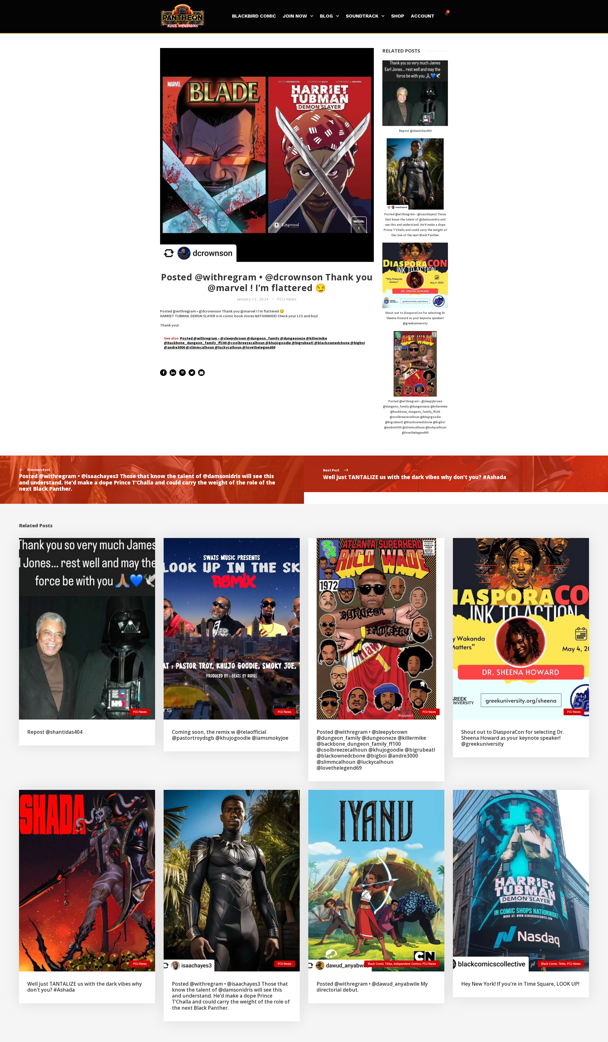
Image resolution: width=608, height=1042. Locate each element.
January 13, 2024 (253, 299)
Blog (326, 16)
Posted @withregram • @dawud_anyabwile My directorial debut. (372, 986)
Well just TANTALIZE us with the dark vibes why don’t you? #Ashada (84, 986)
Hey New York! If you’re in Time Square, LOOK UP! (520, 983)
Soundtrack (362, 16)
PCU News (287, 299)
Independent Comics (407, 964)
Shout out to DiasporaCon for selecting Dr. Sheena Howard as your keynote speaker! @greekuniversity (415, 318)
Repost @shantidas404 (415, 131)
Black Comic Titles (380, 964)
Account (422, 16)
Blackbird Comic (254, 16)
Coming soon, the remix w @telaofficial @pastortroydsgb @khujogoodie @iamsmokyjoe (230, 735)
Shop (397, 16)
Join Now (295, 16)
